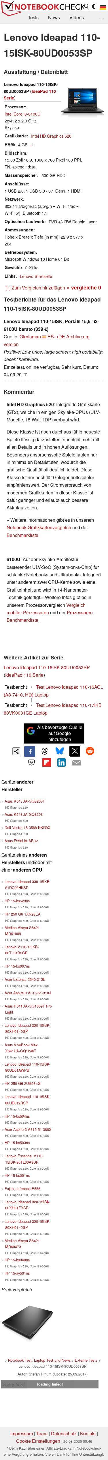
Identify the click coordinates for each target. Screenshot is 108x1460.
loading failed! (14, 1384)
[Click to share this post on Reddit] (89, 751)
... (101, 17)
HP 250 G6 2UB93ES (23, 1083)
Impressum (21, 1433)
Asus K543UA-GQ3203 (24, 814)
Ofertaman (30, 336)
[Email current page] (76, 762)
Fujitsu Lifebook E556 (22, 1188)
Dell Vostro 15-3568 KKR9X (27, 827)
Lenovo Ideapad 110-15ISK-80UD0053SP (47, 667)
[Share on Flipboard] (46, 762)
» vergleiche (84, 287)
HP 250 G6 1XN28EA (23, 914)
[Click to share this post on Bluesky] (59, 751)
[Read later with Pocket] (31, 762)
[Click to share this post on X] (74, 751)
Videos (76, 17)
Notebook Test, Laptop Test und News (39, 1360)
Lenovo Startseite (36, 276)
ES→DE (56, 336)
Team (42, 1433)
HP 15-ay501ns (17, 1273)
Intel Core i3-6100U (22, 114)
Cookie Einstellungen (38, 1441)
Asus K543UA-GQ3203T (25, 801)
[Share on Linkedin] (61, 762)
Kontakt (88, 1433)
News (54, 17)
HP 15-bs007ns (17, 966)
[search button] (86, 6)
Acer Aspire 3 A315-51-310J (28, 992)
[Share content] (16, 751)
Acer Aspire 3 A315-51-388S (28, 1129)
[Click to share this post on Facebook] (29, 751)
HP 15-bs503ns (17, 1142)
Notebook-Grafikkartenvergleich (39, 527)
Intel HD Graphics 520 (51, 136)
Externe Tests (86, 1360)
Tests (33, 17)
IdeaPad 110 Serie (24, 675)
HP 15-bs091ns (17, 1175)
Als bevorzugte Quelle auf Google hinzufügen (59, 733)
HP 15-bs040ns (17, 1260)
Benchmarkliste (22, 535)
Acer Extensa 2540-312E (25, 979)
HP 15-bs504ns (17, 1116)
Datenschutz (64, 1433)
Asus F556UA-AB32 (21, 840)
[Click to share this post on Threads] (44, 751)
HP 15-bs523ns (17, 900)
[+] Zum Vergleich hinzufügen (35, 287)
